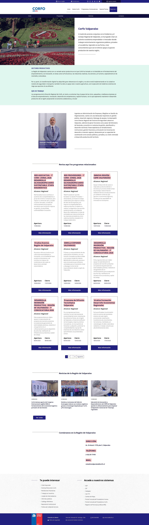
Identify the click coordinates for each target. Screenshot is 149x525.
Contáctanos (76, 1)
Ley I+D (87, 494)
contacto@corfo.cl (109, 517)
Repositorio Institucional (48, 504)
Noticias (91, 16)
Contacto (121, 16)
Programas (60, 16)
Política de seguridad (54, 520)
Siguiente (80, 357)
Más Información (44, 233)
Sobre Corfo (75, 9)
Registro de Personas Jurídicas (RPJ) (95, 505)
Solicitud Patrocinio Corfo (48, 488)
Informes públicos (46, 499)
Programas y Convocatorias (89, 9)
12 (74, 357)
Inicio (68, 9)
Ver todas (39, 418)
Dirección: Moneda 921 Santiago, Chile (75, 517)
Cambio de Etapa (90, 496)
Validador (88, 491)
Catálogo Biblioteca (47, 501)
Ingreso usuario (112, 1)
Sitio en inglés (61, 1)
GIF (86, 488)
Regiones (113, 9)
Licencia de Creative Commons (75, 520)
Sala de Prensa (104, 9)
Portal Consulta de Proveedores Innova (96, 499)
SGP (86, 486)
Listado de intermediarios (48, 496)
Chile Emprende (46, 485)
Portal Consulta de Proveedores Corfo (96, 502)
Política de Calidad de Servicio (49, 507)
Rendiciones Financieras (48, 491)
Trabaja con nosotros (47, 493)
